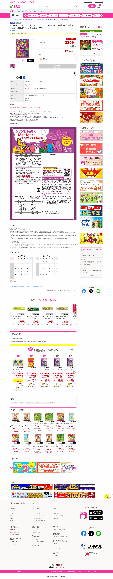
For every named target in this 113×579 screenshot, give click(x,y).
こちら (30, 100)
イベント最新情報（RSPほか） (60, 529)
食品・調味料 (14, 506)
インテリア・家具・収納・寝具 (39, 520)
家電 (55, 508)
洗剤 (34, 506)
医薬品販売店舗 (71, 572)
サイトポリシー (41, 572)
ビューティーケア (36, 513)
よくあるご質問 (99, 2)
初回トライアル (14, 544)
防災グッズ (63, 16)
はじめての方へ (88, 2)
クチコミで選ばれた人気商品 (17, 534)
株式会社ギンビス (14, 30)
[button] (25, 15)
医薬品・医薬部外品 (37, 518)
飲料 (12, 518)
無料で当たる (33, 16)
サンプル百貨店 (13, 19)
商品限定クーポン (36, 532)
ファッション (56, 506)
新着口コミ (35, 553)
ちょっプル (20, 19)
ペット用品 (56, 513)
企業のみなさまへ (57, 546)
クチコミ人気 (74, 16)
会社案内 (80, 572)
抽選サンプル (14, 541)
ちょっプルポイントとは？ (38, 541)
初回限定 (43, 16)
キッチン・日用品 (36, 508)
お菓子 (25, 19)
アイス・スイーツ (15, 515)
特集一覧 (13, 529)
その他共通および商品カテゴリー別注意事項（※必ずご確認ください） (27, 286)
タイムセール (35, 529)
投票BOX (34, 548)
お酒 (12, 520)
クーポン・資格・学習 (58, 515)
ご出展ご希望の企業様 (91, 572)
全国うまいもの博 (15, 532)
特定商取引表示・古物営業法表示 (56, 572)
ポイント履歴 (35, 539)
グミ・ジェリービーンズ (47, 19)
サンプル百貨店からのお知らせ (60, 536)
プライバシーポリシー (29, 572)
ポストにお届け (99, 16)
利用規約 (19, 572)
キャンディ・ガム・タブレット (34, 19)
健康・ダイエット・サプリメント (40, 515)
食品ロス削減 (86, 16)
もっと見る (70, 349)
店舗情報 (56, 555)
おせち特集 (53, 16)
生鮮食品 (13, 508)
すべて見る (32, 503)
